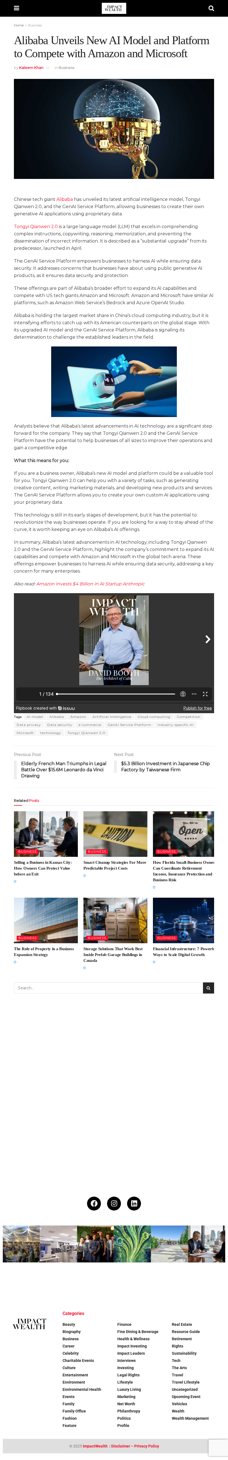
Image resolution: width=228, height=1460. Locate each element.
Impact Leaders (131, 1353)
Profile (123, 1425)
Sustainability (184, 1353)
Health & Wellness (133, 1339)
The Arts (179, 1368)
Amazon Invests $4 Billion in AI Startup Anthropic (90, 584)
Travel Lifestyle (186, 1382)
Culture (69, 1368)
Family (69, 1404)
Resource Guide (186, 1331)
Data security (59, 725)
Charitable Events (78, 1360)
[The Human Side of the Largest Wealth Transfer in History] (132, 1244)
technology (50, 733)
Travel (177, 1375)
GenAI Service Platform (129, 725)
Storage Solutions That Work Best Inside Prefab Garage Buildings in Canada (112, 955)
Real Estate (182, 1324)
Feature (69, 1425)
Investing (125, 1368)
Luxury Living (129, 1389)
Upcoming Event (186, 1396)
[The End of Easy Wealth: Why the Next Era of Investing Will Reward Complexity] (58, 1280)
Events (69, 1396)
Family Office (74, 1411)
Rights (177, 1346)
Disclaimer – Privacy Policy (135, 1446)
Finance (124, 1324)
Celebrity (71, 1353)
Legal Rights (128, 1375)
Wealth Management (190, 1418)
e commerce (90, 725)
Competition (188, 717)
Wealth (178, 1411)
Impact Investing (132, 1346)
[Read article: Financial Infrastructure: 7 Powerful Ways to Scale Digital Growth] (185, 920)
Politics (124, 1418)
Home (19, 25)
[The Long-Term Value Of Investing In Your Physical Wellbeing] (95, 1280)
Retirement (182, 1339)
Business (35, 25)
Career (69, 1346)
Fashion (70, 1418)
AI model (35, 717)
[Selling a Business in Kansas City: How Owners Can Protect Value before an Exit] (206, 1244)
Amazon (78, 717)
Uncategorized (185, 1389)
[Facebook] (94, 1204)
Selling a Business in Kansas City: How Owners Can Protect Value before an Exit (43, 868)
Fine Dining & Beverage (137, 1331)
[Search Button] (211, 8)
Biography (72, 1331)
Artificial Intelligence (112, 717)
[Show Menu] (16, 8)
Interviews (126, 1360)
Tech (176, 1360)
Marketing (126, 1396)
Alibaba (64, 199)
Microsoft (25, 733)
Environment (74, 1382)
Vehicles (179, 1404)
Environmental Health (82, 1389)
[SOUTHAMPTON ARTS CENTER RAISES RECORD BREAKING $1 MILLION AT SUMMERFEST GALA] (21, 1244)
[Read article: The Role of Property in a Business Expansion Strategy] (46, 920)
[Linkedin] (134, 1204)
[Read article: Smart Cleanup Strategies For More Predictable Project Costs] (115, 834)
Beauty (69, 1324)
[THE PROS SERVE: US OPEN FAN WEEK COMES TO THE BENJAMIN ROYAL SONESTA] (95, 1244)
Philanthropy (128, 1411)
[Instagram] (114, 1204)
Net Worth (126, 1404)
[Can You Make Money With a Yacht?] (21, 1280)
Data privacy (29, 725)
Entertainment (75, 1375)
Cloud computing (154, 717)
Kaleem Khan (31, 67)
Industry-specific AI (176, 725)
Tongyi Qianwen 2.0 (86, 733)
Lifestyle (125, 1382)
